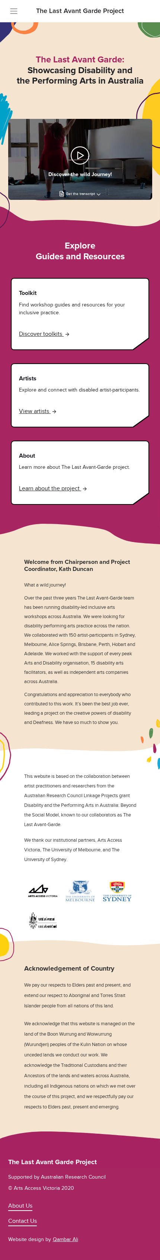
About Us (20, 1205)
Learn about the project (50, 488)
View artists (35, 411)
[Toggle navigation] (13, 11)
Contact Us (22, 1221)
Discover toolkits (41, 334)
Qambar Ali (65, 1239)
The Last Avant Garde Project (80, 11)
